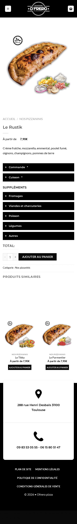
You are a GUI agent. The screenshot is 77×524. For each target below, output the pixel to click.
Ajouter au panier (37, 256)
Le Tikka (19, 357)
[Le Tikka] (20, 334)
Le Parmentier (57, 357)
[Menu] (8, 9)
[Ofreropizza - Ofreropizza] (38, 8)
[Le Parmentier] (57, 334)
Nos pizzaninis (31, 119)
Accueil (9, 119)
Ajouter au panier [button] (19, 367)
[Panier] (71, 9)
